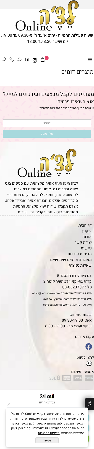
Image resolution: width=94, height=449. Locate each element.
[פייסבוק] (27, 60)
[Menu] (90, 60)
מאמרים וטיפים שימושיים (71, 260)
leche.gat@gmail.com (55, 305)
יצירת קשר (83, 242)
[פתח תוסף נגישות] (89, 404)
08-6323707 (73, 287)
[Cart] (42, 60)
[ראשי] (47, 15)
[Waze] (19, 60)
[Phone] (11, 60)
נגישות (86, 248)
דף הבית (85, 225)
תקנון (86, 231)
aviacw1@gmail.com (56, 299)
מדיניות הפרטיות (49, 108)
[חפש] (3, 60)
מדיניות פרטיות (80, 254)
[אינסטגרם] (34, 60)
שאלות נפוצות (80, 265)
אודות (87, 237)
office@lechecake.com (46, 293)
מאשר (47, 440)
